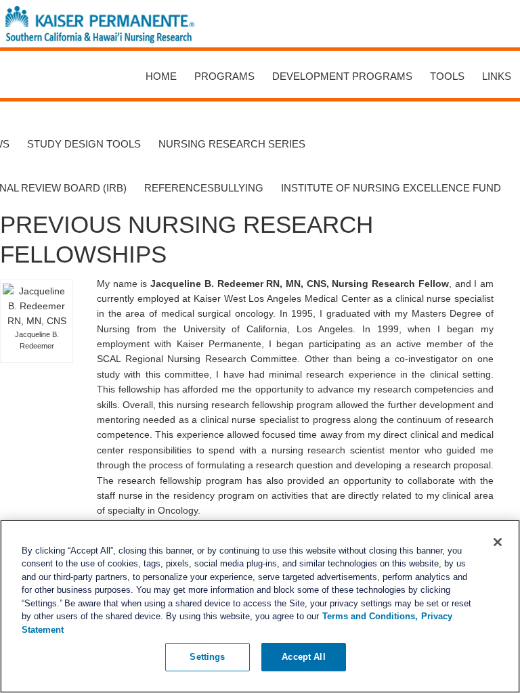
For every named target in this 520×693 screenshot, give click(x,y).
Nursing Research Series (231, 144)
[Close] (498, 542)
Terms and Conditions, (370, 616)
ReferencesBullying (203, 188)
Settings (207, 657)
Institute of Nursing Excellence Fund (391, 188)
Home (161, 76)
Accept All (303, 657)
